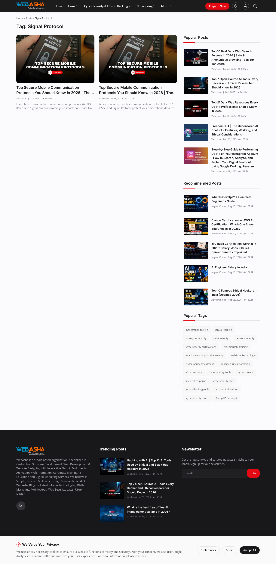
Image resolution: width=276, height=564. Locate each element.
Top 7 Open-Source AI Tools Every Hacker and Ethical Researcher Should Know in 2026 (234, 83)
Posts (29, 18)
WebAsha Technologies (243, 355)
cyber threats (245, 372)
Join (253, 473)
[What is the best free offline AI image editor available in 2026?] (112, 513)
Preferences (208, 550)
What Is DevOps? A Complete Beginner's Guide (231, 199)
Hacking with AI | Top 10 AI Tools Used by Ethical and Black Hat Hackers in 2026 (149, 464)
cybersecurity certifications (201, 347)
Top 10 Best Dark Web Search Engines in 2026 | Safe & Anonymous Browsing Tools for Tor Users (232, 57)
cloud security (194, 372)
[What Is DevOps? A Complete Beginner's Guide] (196, 203)
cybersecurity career (197, 398)
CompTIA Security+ (226, 398)
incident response (196, 381)
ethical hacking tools (197, 389)
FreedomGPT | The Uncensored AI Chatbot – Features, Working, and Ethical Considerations (234, 130)
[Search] (255, 6)
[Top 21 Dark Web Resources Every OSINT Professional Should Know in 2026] (196, 108)
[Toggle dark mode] (235, 6)
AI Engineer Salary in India (229, 267)
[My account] (245, 6)
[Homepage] (30, 6)
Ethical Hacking (223, 329)
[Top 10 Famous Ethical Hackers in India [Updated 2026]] (196, 297)
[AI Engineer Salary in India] (196, 273)
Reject (230, 550)
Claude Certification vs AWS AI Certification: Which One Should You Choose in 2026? (233, 224)
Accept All (249, 550)
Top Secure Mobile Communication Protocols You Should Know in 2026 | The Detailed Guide (53, 90)
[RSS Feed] (20, 505)
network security (245, 338)
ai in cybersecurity (196, 338)
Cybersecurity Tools (220, 372)
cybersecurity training (235, 347)
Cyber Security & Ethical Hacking (106, 6)
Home (59, 6)
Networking (144, 6)
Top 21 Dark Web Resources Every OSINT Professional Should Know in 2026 (234, 107)
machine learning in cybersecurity (205, 355)
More (164, 6)
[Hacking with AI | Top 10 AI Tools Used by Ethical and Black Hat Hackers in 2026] (112, 466)
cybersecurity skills (223, 381)
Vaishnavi (21, 98)
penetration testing (197, 329)
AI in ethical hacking (227, 389)
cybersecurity (220, 338)
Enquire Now (217, 6)
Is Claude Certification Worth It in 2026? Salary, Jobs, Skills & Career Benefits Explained (233, 248)
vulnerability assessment (200, 364)
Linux (71, 6)
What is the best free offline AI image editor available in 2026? (148, 509)
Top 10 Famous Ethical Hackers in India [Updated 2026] (234, 293)
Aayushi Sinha (218, 206)
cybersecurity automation (235, 364)
